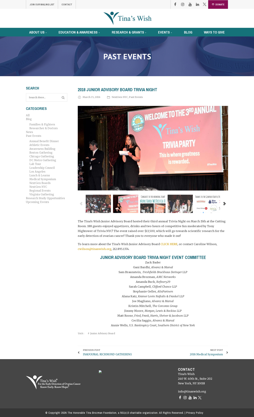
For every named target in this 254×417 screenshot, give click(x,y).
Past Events (33, 136)
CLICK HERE (169, 244)
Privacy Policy (194, 413)
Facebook (175, 4)
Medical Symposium (42, 179)
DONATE (219, 4)
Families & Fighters (42, 124)
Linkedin (197, 4)
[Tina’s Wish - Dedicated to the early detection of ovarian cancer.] (127, 18)
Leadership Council (42, 167)
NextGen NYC (38, 186)
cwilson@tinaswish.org (94, 249)
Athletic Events (39, 145)
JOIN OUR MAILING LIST (42, 4)
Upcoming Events (37, 202)
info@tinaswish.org (192, 391)
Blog (29, 119)
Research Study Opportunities (45, 198)
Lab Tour (35, 164)
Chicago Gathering (41, 156)
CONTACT (67, 4)
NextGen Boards (40, 183)
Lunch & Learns (39, 175)
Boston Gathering (41, 152)
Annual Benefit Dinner (44, 141)
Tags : (81, 333)
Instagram (182, 4)
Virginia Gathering (41, 194)
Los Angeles (37, 171)
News (29, 132)
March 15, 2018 (92, 97)
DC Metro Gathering (42, 160)
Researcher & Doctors (43, 128)
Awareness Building (42, 148)
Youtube (190, 4)
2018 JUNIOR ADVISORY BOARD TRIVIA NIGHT (117, 90)
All (28, 115)
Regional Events (40, 190)
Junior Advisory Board (102, 333)
